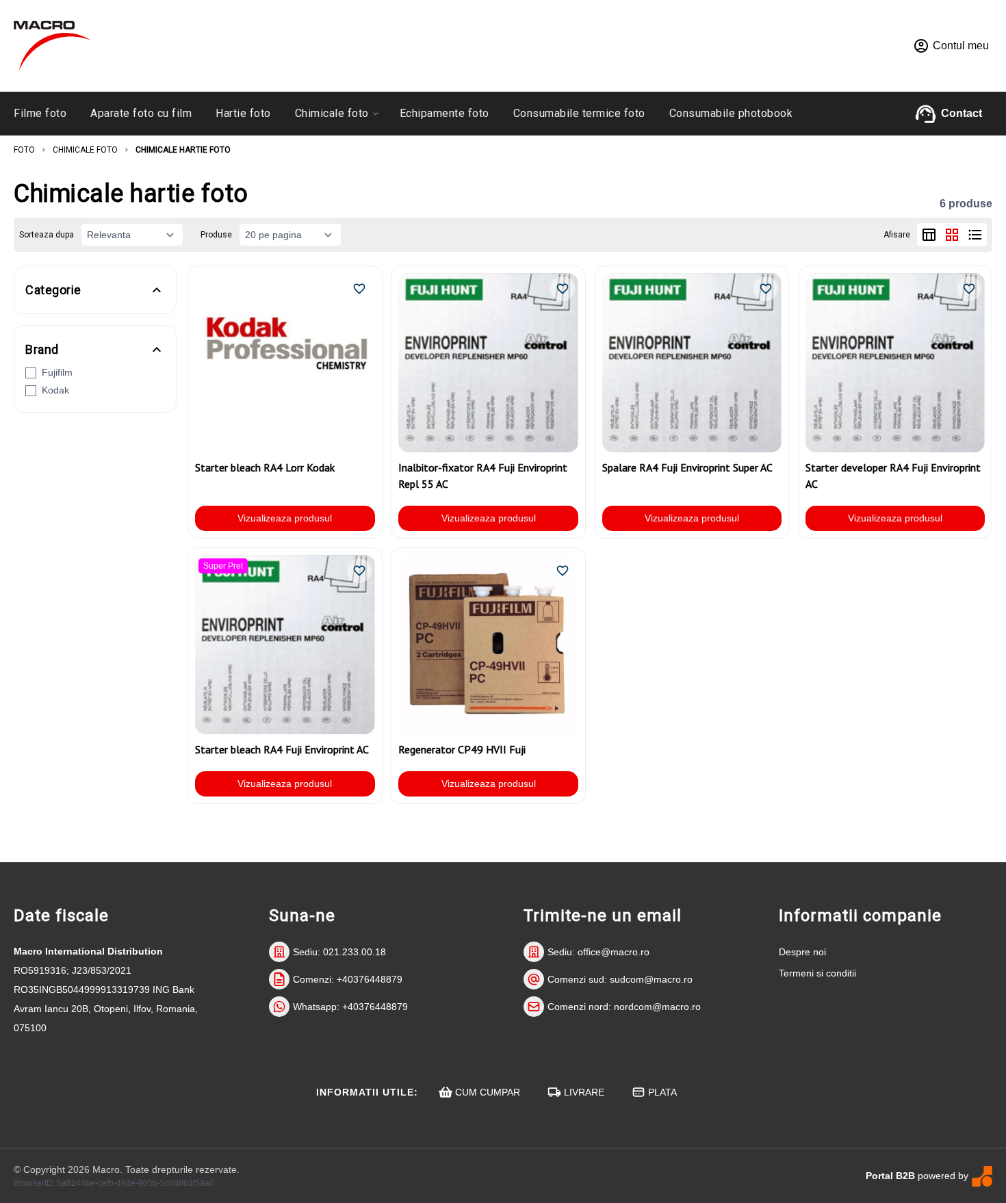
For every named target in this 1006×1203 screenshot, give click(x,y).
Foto (24, 150)
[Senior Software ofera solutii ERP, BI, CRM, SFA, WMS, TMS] (982, 1176)
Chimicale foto (85, 150)
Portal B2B (890, 1175)
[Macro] (52, 46)
